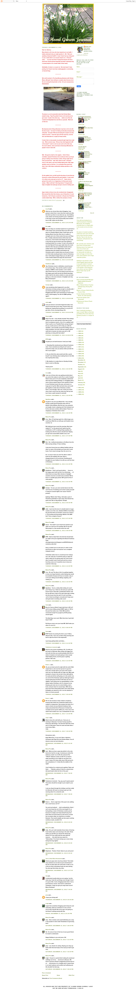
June (79, 373)
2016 (79, 349)
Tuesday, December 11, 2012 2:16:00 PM (59, 581)
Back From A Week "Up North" (87, 119)
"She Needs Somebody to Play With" (88, 139)
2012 (79, 358)
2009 (79, 392)
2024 (79, 331)
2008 (79, 394)
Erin (47, 226)
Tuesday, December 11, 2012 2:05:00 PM (59, 502)
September (81, 366)
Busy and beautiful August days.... (88, 206)
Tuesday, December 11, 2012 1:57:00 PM (59, 435)
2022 (79, 335)
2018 (79, 344)
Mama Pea (48, 416)
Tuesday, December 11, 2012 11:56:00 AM (59, 298)
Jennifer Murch (82, 146)
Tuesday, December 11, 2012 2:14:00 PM (59, 566)
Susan (47, 316)
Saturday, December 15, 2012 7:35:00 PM (59, 969)
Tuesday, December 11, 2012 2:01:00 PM (59, 464)
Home (58, 975)
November (81, 362)
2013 (79, 355)
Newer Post (45, 975)
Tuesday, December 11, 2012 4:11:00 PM (59, 643)
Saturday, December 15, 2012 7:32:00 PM (59, 951)
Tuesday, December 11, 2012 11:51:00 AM (59, 281)
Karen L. (48, 664)
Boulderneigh (82, 171)
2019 (79, 342)
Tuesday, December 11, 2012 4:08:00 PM (59, 627)
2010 (79, 389)
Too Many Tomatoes (83, 151)
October (80, 364)
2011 (79, 387)
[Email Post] (63, 200)
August (80, 369)
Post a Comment (46, 973)
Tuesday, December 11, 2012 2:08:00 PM (59, 530)
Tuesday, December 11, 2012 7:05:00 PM (59, 694)
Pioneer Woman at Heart (84, 161)
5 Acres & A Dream (83, 136)
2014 (79, 353)
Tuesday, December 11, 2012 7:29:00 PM (59, 731)
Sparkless (48, 399)
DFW (47, 339)
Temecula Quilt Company (85, 193)
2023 (79, 333)
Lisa (47, 372)
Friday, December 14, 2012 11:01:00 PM (59, 913)
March (80, 380)
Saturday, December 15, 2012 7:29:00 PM (59, 925)
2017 (79, 346)
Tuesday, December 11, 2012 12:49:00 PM (59, 335)
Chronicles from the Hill (84, 203)
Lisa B (47, 209)
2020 (79, 340)
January (80, 384)
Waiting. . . (87, 162)
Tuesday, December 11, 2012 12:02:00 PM (59, 312)
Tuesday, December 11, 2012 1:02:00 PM (59, 369)
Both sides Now (88, 127)
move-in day (81, 148)
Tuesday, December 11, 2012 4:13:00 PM (59, 660)
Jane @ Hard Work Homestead (54, 858)
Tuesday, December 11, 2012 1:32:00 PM (59, 395)
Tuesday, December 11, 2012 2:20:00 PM (59, 601)
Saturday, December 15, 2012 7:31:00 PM (59, 939)
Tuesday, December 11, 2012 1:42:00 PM (59, 413)
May (79, 375)
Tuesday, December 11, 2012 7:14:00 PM (59, 713)
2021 (79, 338)
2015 (79, 351)
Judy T (47, 717)
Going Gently (81, 126)
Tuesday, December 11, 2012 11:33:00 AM (59, 259)
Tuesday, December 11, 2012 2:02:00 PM (59, 481)
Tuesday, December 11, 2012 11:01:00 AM (59, 222)
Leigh (47, 903)
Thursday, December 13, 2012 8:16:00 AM (59, 899)
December (81, 360)
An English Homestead (84, 116)
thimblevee (48, 263)
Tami (47, 605)
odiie (47, 302)
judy (47, 895)
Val (46, 876)
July (79, 371)
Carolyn (48, 284)
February (80, 382)
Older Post (71, 975)
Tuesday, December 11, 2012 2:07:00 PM (59, 518)
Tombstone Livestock (51, 647)
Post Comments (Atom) (56, 978)
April (79, 378)
